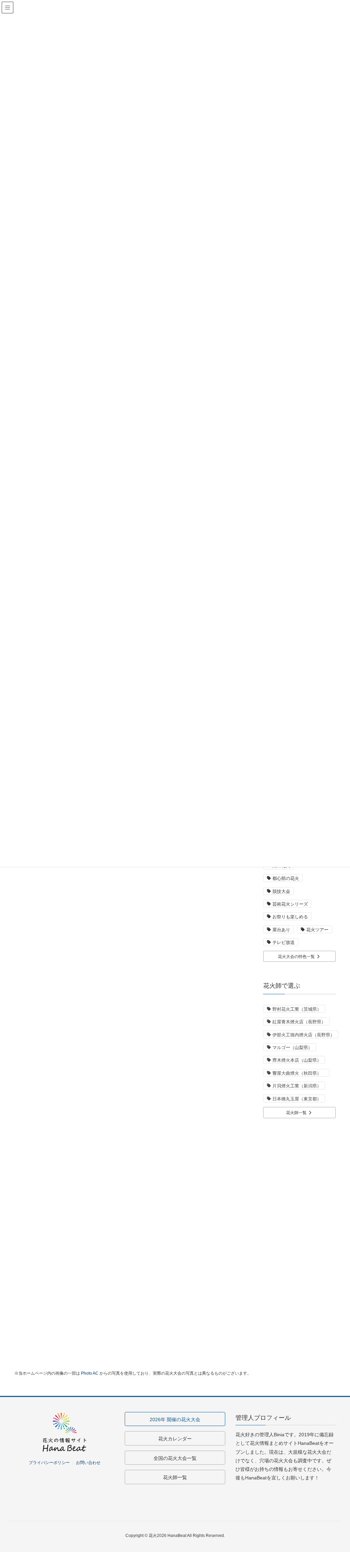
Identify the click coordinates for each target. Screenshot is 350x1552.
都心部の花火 (285, 878)
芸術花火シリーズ (290, 904)
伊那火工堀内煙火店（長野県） (303, 1034)
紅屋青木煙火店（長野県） (299, 1021)
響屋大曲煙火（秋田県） (299, 1073)
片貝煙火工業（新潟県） (296, 1085)
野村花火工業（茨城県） (296, 1009)
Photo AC (89, 1373)
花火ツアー (317, 929)
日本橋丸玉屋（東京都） (296, 1098)
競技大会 (281, 891)
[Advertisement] (299, 1229)
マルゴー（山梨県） (292, 1047)
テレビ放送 (283, 942)
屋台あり (281, 929)
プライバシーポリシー (49, 1462)
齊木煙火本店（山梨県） (296, 1060)
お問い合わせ (88, 1462)
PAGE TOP (335, 1499)
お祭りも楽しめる (290, 916)
